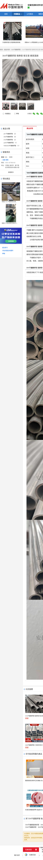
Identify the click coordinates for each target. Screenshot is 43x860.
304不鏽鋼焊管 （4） (10, 137)
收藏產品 (8, 114)
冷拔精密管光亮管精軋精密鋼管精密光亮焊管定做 (17, 42)
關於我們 (17, 855)
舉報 (17, 114)
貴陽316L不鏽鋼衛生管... (9, 202)
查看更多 (11, 172)
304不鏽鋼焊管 (16, 50)
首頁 (1, 50)
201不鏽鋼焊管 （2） (10, 134)
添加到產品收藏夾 (7, 251)
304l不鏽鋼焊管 (30, 827)
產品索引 (5, 248)
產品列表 (7, 50)
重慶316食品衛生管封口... (10, 223)
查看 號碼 (5, 160)
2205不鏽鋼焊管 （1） (11, 143)
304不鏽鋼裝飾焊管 (32, 825)
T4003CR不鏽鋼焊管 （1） (12, 146)
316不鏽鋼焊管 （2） (10, 140)
